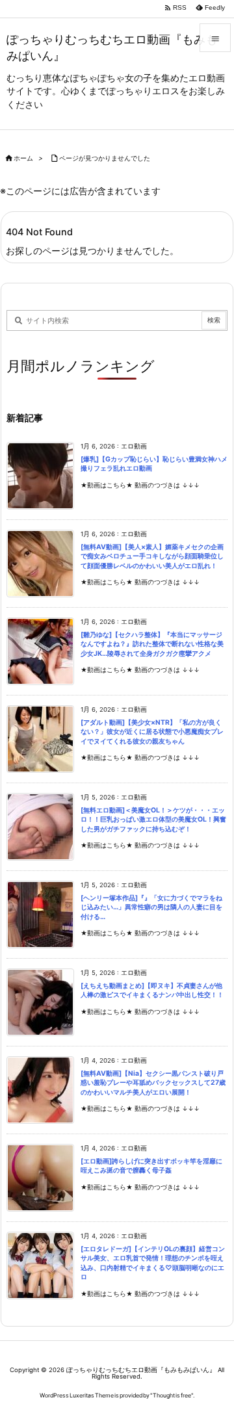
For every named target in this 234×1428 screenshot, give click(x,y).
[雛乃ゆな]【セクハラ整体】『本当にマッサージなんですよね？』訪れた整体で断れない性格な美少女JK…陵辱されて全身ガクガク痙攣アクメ (152, 644)
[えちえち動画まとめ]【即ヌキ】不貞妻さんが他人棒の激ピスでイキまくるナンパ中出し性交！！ (152, 990)
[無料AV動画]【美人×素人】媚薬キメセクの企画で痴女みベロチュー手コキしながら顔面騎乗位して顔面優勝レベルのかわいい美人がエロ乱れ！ (152, 556)
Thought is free (172, 1395)
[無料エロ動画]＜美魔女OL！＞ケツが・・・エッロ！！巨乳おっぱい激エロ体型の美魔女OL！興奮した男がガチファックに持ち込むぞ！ (153, 819)
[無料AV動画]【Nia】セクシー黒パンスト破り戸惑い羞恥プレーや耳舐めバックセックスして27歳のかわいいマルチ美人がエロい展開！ (153, 1083)
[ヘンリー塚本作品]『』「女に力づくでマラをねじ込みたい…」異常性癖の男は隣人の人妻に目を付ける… (151, 907)
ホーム (23, 158)
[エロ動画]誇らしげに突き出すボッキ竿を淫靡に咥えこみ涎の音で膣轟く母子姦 (151, 1166)
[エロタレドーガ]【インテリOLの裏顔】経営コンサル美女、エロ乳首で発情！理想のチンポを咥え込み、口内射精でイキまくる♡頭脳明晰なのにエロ (153, 1263)
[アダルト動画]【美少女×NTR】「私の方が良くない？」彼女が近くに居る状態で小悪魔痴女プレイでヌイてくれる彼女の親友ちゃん (152, 732)
